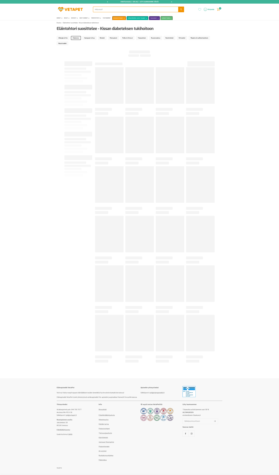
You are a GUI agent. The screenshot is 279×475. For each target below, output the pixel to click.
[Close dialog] (161, 206)
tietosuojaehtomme (149, 270)
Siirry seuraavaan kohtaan (139, 265)
